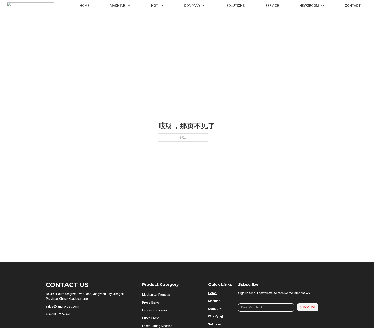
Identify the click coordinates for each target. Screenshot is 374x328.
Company (215, 309)
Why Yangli (216, 316)
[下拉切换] (129, 5)
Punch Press (151, 318)
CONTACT (353, 6)
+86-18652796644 (58, 314)
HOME (84, 6)
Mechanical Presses (156, 295)
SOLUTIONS (235, 6)
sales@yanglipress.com (62, 306)
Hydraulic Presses (154, 310)
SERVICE (272, 6)
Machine (214, 301)
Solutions (215, 324)
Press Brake (150, 302)
